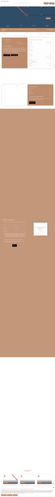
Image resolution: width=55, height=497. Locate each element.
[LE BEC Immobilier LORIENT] (6, 3)
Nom (15, 224)
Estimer (19, 3)
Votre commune (5, 228)
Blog (28, 3)
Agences (26, 3)
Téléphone (16, 226)
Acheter (14, 3)
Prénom (4, 224)
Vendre (21, 3)
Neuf (23, 3)
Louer (16, 3)
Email (4, 226)
